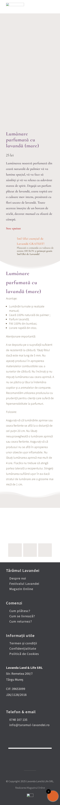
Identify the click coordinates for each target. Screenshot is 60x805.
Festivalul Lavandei (24, 583)
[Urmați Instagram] (30, 550)
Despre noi (17, 578)
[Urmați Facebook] (15, 550)
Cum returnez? (20, 621)
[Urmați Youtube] (45, 550)
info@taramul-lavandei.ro (29, 725)
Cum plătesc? (19, 611)
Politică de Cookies (24, 654)
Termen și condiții (23, 643)
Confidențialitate (22, 648)
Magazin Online (21, 589)
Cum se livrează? (22, 616)
